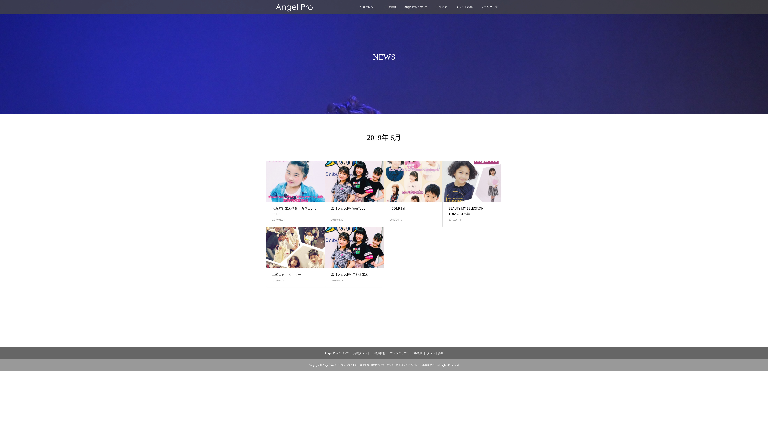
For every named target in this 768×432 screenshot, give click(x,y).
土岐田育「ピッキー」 (288, 274)
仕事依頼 (441, 7)
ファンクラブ (489, 7)
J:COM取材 (397, 208)
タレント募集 (464, 7)
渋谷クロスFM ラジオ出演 (349, 274)
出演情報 (390, 7)
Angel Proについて (337, 353)
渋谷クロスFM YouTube (348, 208)
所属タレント (368, 7)
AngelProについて (416, 7)
